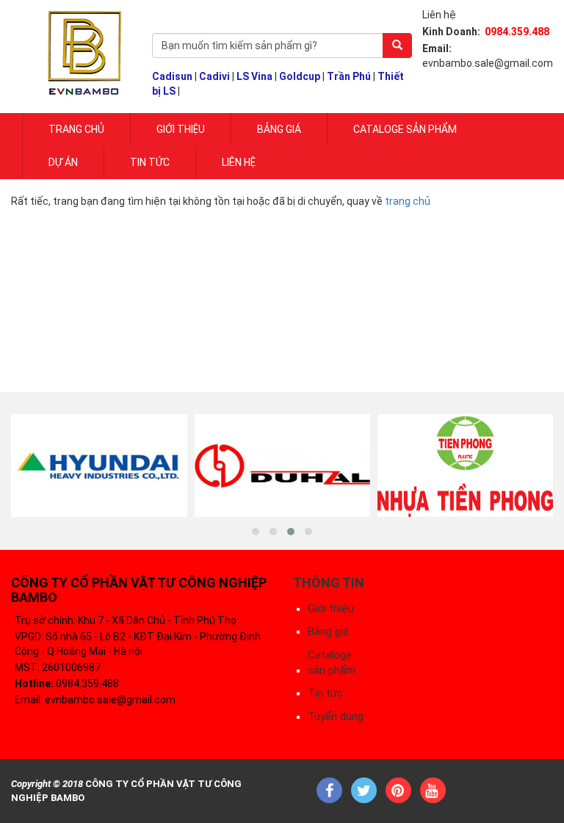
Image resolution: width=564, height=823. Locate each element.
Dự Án (63, 162)
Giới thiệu (331, 608)
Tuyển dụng (336, 716)
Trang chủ (76, 129)
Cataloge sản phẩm (405, 129)
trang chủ (407, 201)
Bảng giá (279, 129)
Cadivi (214, 76)
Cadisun (172, 76)
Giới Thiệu (180, 129)
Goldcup (299, 76)
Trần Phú (349, 76)
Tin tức (150, 162)
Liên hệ (239, 162)
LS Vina (254, 76)
